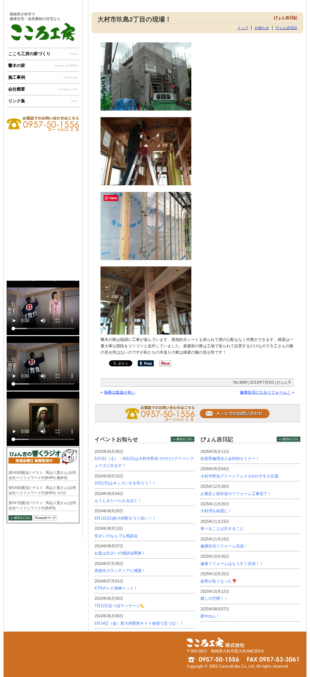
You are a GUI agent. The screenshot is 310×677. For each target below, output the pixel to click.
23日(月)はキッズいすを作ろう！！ (125, 483)
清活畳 (43, 256)
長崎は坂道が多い (119, 392)
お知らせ (262, 28)
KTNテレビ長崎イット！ (116, 588)
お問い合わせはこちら (43, 139)
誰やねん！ (210, 616)
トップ (242, 28)
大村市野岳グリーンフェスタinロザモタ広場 (239, 476)
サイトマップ (234, 3)
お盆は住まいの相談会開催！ (120, 553)
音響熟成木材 (43, 172)
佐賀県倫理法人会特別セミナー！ (229, 458)
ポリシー (278, 3)
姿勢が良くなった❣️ (218, 581)
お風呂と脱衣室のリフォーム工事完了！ (235, 493)
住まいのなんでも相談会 (116, 535)
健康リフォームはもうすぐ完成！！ (231, 563)
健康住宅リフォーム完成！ (224, 546)
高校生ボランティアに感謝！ (120, 570)
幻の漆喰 (43, 214)
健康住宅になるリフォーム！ (265, 392)
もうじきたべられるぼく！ (118, 500)
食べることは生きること (222, 528)
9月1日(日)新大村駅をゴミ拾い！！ (125, 518)
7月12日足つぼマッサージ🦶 (119, 605)
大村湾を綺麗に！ (216, 511)
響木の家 (43, 65)
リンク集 (43, 100)
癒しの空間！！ (214, 598)
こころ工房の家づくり (43, 53)
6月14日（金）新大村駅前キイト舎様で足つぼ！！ (138, 623)
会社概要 (43, 89)
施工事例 (43, 77)
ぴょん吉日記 (286, 28)
